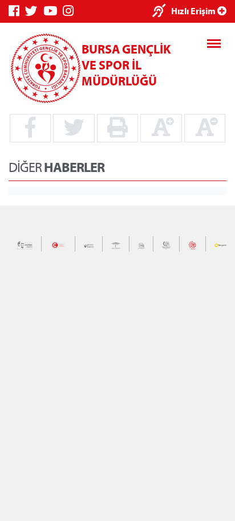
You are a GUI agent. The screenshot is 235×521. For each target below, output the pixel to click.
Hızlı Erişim (194, 11)
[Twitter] (34, 11)
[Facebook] (17, 11)
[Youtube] (53, 11)
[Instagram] (71, 11)
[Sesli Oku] (161, 11)
